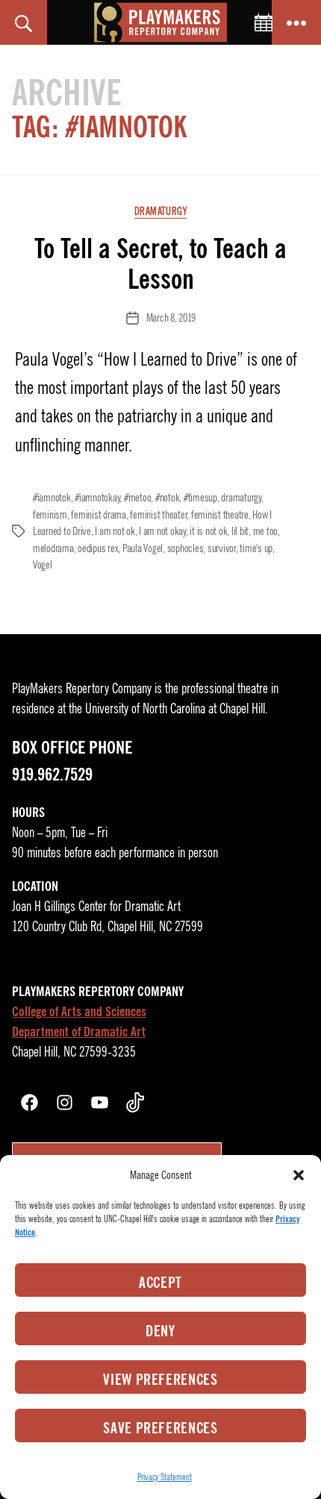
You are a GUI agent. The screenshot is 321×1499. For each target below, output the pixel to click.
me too (265, 531)
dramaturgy (241, 497)
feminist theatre (220, 515)
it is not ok (208, 531)
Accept (160, 1282)
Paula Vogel (142, 548)
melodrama (53, 548)
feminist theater (158, 515)
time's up (256, 548)
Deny (160, 1331)
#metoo (137, 497)
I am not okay (162, 531)
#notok (167, 497)
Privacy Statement (164, 1477)
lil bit (240, 531)
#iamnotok (52, 497)
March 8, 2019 (171, 318)
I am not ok (114, 531)
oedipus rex (98, 548)
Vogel (42, 565)
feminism (50, 515)
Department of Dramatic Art (79, 1032)
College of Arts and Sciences (79, 1012)
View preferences (160, 1379)
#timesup (200, 497)
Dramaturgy (160, 211)
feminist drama (98, 515)
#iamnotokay (97, 497)
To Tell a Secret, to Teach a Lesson (160, 264)
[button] (298, 1175)
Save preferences (160, 1428)
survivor (222, 548)
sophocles (185, 548)
